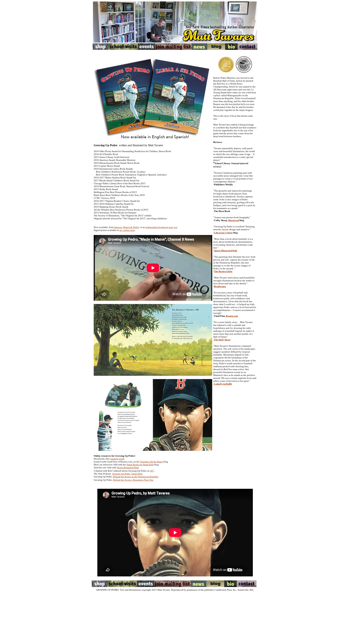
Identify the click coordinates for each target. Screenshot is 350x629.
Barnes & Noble (131, 227)
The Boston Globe (223, 271)
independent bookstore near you (161, 227)
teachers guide (117, 458)
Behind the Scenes (122, 480)
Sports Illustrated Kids (128, 467)
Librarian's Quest (223, 232)
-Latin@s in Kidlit (222, 384)
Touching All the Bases (151, 461)
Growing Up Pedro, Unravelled (127, 473)
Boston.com (232, 316)
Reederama (220, 286)
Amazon (118, 227)
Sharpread (233, 220)
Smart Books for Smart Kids (140, 464)
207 (152, 470)
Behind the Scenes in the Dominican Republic (136, 476)
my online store (127, 230)
